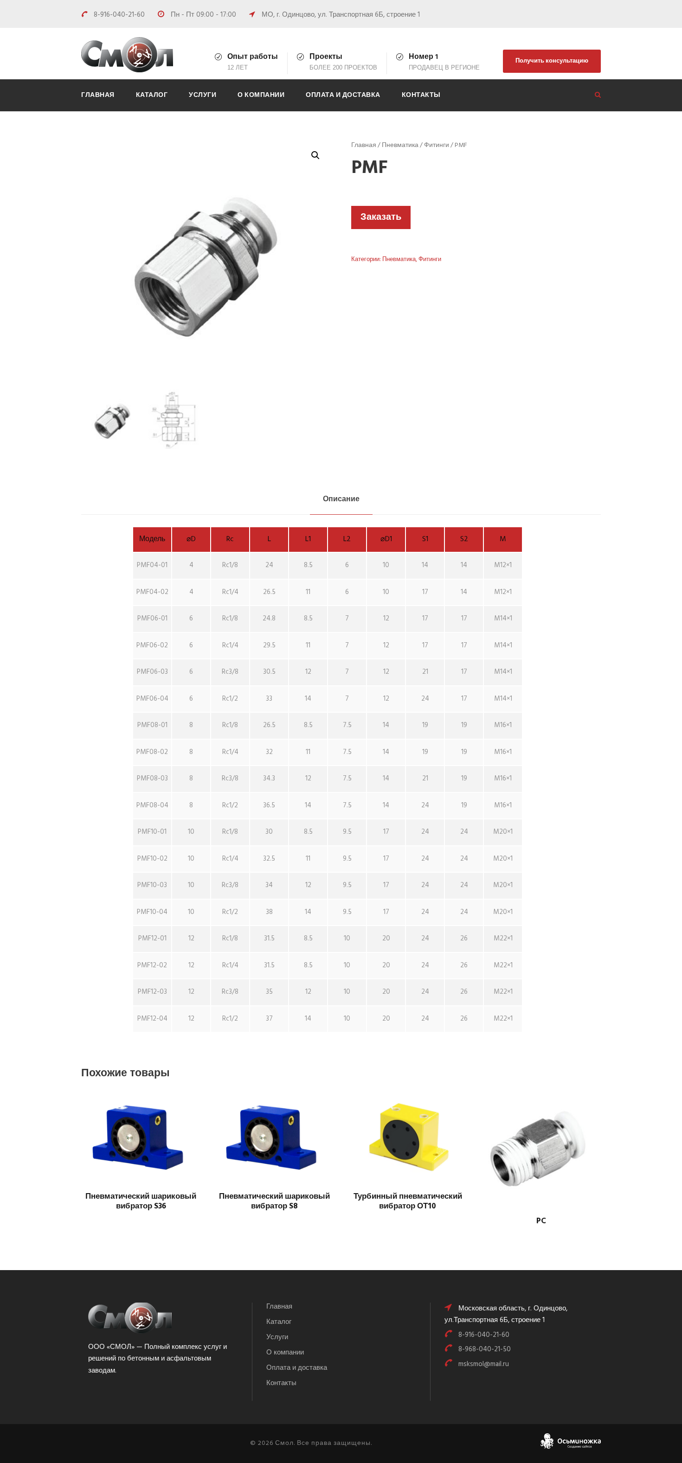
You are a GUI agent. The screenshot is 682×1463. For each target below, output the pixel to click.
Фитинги (436, 145)
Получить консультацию (551, 61)
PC (541, 1221)
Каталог (152, 95)
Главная (98, 95)
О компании (261, 95)
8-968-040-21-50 (484, 1349)
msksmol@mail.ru (483, 1364)
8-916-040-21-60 (120, 14)
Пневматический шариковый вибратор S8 (274, 1201)
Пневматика (400, 145)
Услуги (202, 95)
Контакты (421, 95)
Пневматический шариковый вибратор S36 (140, 1201)
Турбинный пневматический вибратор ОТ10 (408, 1201)
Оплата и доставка (343, 95)
